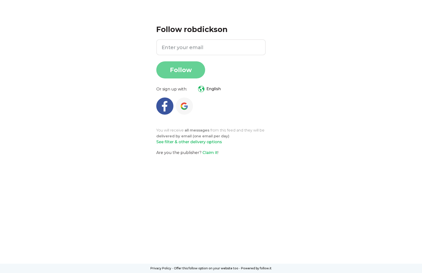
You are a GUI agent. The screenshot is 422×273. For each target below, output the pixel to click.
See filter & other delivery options (189, 142)
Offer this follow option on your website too (206, 268)
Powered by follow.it (256, 268)
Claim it (210, 152)
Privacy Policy (160, 268)
